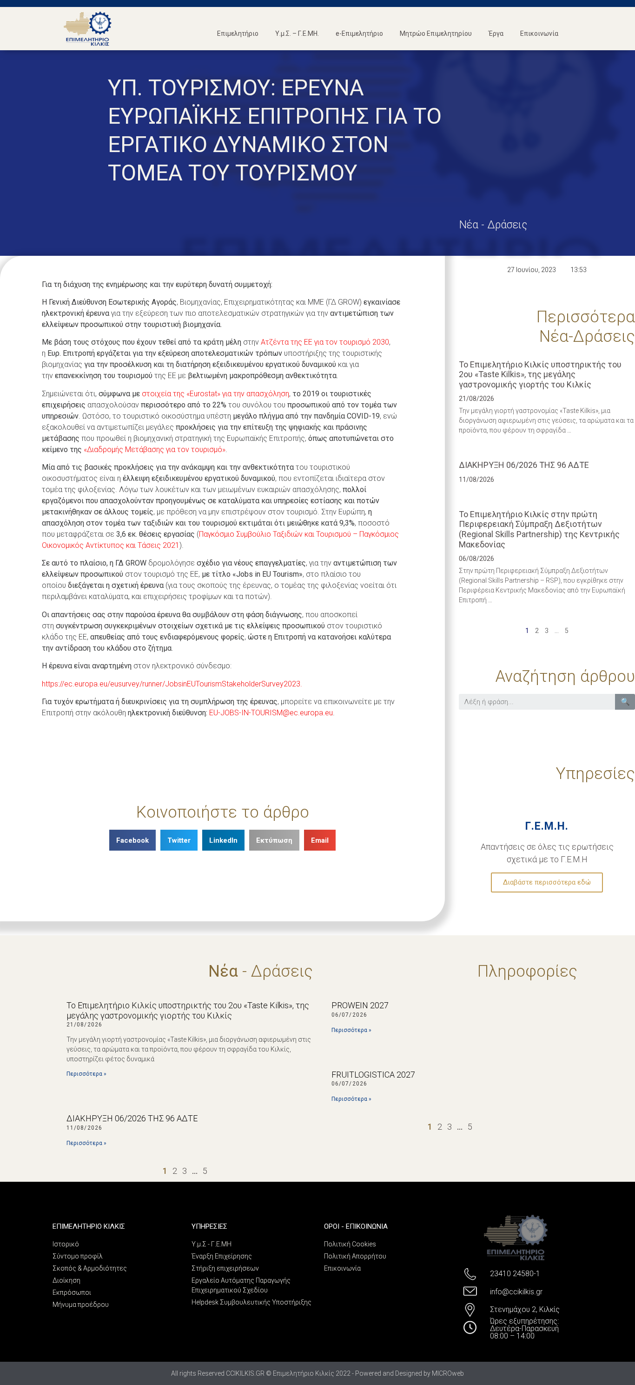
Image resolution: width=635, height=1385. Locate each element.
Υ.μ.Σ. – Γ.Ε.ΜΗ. (297, 33)
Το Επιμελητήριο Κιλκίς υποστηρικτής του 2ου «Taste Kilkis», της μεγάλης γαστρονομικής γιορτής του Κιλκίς (540, 374)
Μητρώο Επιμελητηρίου (436, 33)
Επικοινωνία (539, 33)
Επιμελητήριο (237, 33)
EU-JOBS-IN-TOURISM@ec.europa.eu (271, 712)
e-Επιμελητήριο (359, 33)
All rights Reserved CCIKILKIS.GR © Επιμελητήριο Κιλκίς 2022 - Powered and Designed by (301, 1373)
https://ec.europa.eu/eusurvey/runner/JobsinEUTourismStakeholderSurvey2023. (172, 683)
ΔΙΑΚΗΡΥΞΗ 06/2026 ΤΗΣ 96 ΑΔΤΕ (524, 465)
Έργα (496, 33)
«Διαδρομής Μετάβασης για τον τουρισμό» (154, 449)
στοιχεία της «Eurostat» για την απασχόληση (215, 393)
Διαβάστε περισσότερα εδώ (547, 882)
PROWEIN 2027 (360, 1005)
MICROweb (448, 1373)
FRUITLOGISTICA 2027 (373, 1074)
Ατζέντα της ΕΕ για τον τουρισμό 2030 (325, 342)
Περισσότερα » (86, 1074)
